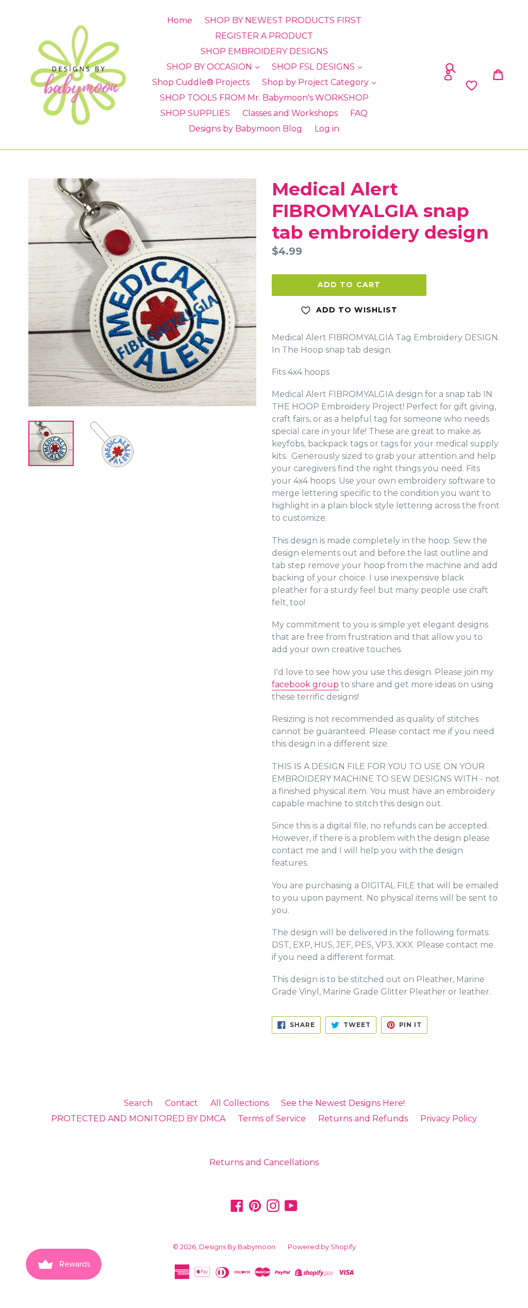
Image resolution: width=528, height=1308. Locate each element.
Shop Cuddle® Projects (201, 82)
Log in (327, 129)
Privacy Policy (448, 1118)
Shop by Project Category (316, 82)
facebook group (305, 684)
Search (138, 1103)
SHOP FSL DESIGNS (314, 67)
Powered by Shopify (322, 1247)
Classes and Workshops (290, 113)
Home (179, 20)
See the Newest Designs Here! (343, 1103)
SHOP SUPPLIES (195, 113)
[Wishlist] (416, 85)
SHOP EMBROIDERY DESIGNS (264, 51)
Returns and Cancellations (264, 1162)
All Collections (239, 1103)
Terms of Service (272, 1118)
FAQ (359, 113)
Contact (181, 1103)
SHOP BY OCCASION (210, 67)
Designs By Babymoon (237, 1247)
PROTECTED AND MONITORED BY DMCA (138, 1118)
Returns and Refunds (363, 1118)
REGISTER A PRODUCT (264, 36)
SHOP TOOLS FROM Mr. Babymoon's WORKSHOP (264, 98)
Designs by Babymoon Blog (245, 129)
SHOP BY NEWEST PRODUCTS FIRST (283, 20)
